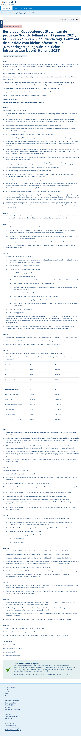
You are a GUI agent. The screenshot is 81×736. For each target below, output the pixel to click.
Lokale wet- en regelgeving (14, 13)
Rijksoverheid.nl (9, 726)
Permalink (63, 19)
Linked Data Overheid (11, 716)
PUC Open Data (9, 718)
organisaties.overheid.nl (41, 671)
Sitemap (7, 707)
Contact (7, 689)
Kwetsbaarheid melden (12, 709)
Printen (73, 19)
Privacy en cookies (10, 703)
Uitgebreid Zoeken (26, 8)
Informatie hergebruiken (12, 701)
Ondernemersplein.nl (11, 728)
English (7, 691)
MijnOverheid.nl (9, 723)
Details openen (1, 24)
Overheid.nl (6, 8)
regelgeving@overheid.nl (60, 674)
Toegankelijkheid (10, 705)
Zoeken (16, 8)
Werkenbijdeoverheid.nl (12, 730)
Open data (8, 714)
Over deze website (10, 687)
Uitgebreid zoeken (27, 13)
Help (6, 693)
